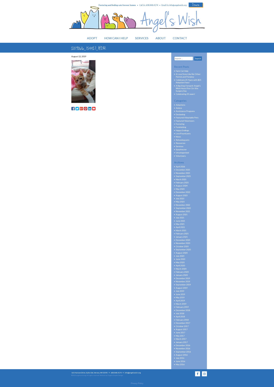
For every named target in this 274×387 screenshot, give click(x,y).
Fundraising (181, 127)
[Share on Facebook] (73, 109)
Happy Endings (182, 130)
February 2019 (182, 307)
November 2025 (183, 173)
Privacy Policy (137, 383)
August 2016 (182, 355)
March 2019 (181, 304)
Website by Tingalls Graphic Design (111, 375)
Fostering (180, 124)
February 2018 (182, 320)
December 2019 (183, 278)
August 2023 (182, 195)
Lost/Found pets (183, 133)
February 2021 (182, 233)
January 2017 (182, 342)
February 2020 (182, 272)
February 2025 (182, 182)
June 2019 (180, 294)
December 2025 (183, 169)
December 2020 (183, 240)
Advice (179, 108)
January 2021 (182, 237)
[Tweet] (77, 109)
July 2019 (180, 291)
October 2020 (182, 246)
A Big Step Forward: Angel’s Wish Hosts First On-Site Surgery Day (188, 88)
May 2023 (180, 201)
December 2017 (183, 323)
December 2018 (183, 310)
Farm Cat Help (182, 71)
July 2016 (180, 358)
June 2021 (180, 221)
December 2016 (183, 345)
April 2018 (180, 316)
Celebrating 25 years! (185, 94)
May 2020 (180, 262)
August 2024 (182, 185)
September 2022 (183, 208)
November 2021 (183, 211)
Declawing (180, 114)
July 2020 (180, 256)
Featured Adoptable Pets (187, 117)
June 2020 (180, 259)
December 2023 (183, 192)
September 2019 (183, 284)
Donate (195, 5)
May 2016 (180, 364)
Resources (180, 143)
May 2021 (180, 224)
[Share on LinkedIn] (89, 109)
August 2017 (182, 329)
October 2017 (182, 326)
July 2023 (180, 198)
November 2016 (183, 348)
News (178, 136)
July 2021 (180, 217)
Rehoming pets (182, 140)
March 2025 (181, 179)
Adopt (92, 38)
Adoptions (180, 105)
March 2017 (181, 339)
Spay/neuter (181, 149)
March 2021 (181, 230)
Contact (180, 38)
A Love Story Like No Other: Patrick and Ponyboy (188, 75)
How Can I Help (116, 38)
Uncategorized (182, 152)
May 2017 (180, 336)
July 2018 (180, 313)
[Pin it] (85, 109)
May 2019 (180, 297)
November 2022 (183, 205)
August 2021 (182, 214)
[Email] (93, 109)
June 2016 (180, 361)
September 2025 (183, 176)
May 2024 (180, 189)
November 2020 (183, 243)
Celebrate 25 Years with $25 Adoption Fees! (188, 81)
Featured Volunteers (185, 121)
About (161, 38)
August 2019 (182, 288)
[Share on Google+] (81, 109)
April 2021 (180, 227)
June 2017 (180, 332)
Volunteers (181, 156)
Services (141, 38)
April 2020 (180, 265)
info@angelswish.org (178, 5)
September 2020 (183, 249)
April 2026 (180, 166)
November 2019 (183, 281)
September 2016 (183, 352)
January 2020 (182, 275)
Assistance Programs (185, 111)
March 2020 (181, 269)
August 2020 (182, 253)
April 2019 (180, 300)
